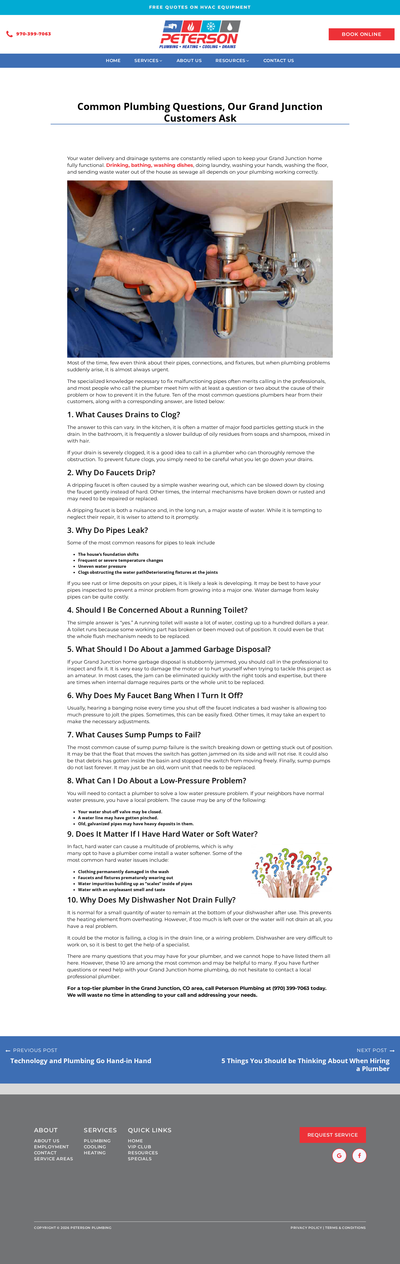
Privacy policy (306, 1228)
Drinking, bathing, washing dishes (149, 165)
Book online (361, 34)
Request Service (332, 1135)
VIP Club (139, 1146)
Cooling (95, 1146)
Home (135, 1140)
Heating (95, 1152)
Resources (143, 1152)
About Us (46, 1140)
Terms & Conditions (345, 1228)
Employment (51, 1146)
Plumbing (97, 1140)
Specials (140, 1158)
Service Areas (53, 1158)
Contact (45, 1152)
